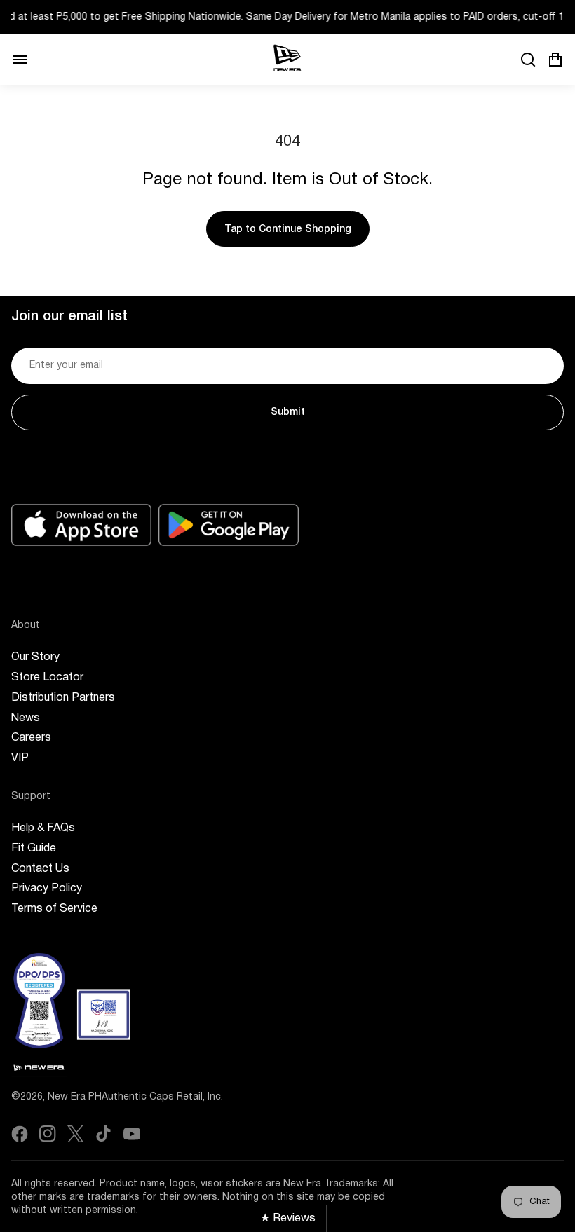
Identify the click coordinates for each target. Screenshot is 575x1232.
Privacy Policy (46, 889)
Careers (31, 738)
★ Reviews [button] (288, 1219)
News (25, 718)
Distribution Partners (63, 698)
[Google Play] (228, 525)
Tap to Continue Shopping (287, 229)
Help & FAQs (43, 828)
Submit (288, 412)
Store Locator (47, 678)
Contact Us (40, 869)
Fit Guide (33, 849)
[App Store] (81, 525)
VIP (20, 758)
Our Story (35, 657)
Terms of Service (54, 909)
